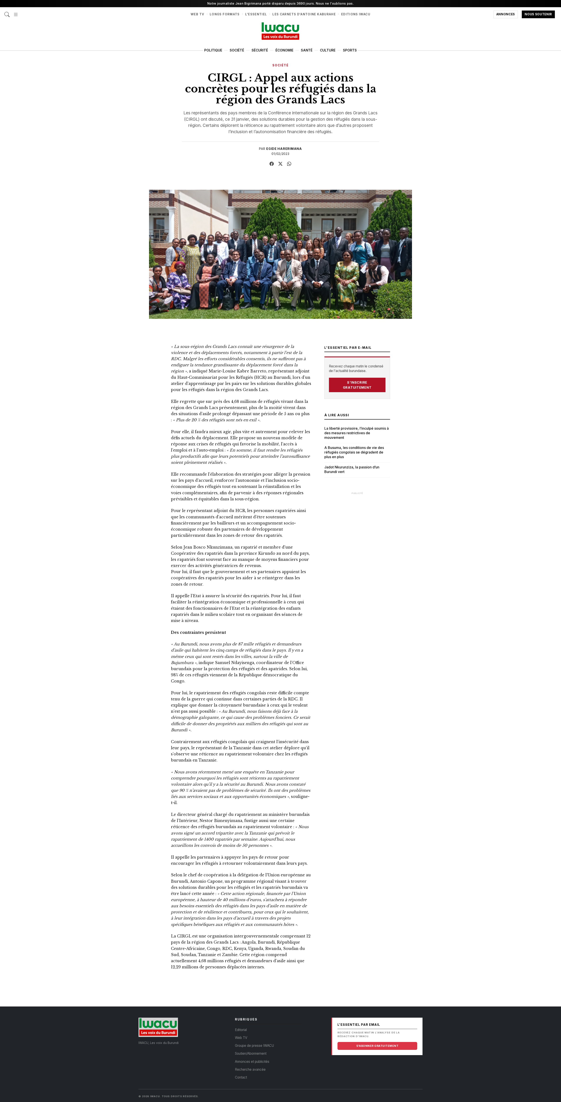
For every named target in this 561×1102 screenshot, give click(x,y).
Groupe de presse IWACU (254, 1046)
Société (237, 50)
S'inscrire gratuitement (357, 385)
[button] (15, 12)
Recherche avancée (250, 1069)
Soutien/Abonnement (250, 1053)
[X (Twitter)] (280, 164)
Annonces (505, 14)
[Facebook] (272, 164)
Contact (241, 1077)
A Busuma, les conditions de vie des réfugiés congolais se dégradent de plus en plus (354, 452)
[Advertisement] (357, 563)
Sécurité (260, 50)
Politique (213, 50)
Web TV (197, 14)
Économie (284, 50)
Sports (350, 50)
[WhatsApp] (289, 164)
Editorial (241, 1030)
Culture (328, 50)
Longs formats (225, 14)
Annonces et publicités (252, 1061)
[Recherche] (7, 12)
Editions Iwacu (355, 14)
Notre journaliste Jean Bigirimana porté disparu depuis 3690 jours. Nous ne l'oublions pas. (280, 3)
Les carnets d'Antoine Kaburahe (304, 14)
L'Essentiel (256, 14)
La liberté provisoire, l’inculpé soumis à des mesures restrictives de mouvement (356, 433)
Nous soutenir (538, 14)
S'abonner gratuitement (377, 1045)
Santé (306, 50)
